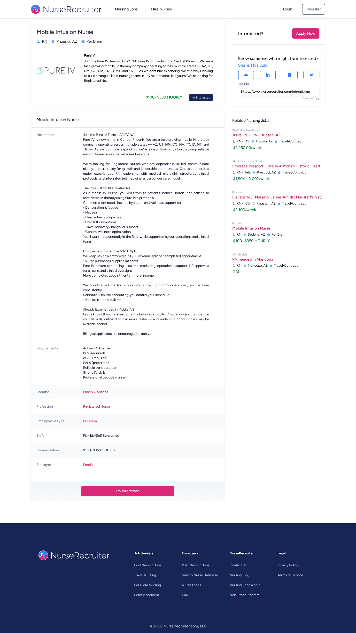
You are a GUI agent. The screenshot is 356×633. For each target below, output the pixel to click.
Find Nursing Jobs (148, 565)
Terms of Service (290, 575)
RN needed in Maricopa (252, 259)
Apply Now (305, 33)
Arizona (102, 392)
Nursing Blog (239, 575)
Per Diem (90, 421)
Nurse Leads (191, 585)
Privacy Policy (288, 565)
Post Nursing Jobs (195, 565)
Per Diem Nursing (147, 585)
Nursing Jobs (126, 9)
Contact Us (238, 565)
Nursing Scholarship (245, 585)
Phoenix (89, 392)
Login (287, 9)
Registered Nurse (96, 406)
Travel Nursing (145, 575)
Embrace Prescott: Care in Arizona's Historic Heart (276, 166)
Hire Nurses (161, 9)
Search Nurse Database (200, 575)
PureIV (88, 465)
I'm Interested (201, 97)
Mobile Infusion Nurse (251, 228)
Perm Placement (146, 595)
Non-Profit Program (244, 595)
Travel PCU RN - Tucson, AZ (256, 135)
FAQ (185, 595)
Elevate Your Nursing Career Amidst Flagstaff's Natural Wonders (288, 197)
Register (313, 9)
